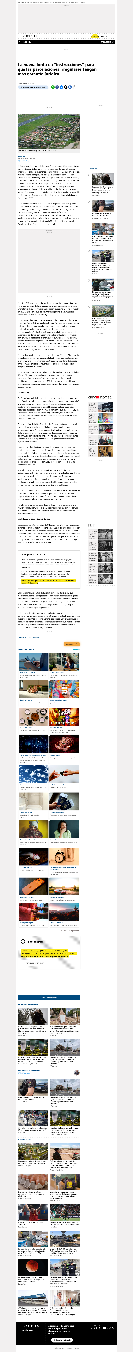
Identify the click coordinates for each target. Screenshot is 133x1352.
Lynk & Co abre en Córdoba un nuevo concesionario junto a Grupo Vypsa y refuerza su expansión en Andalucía (93, 407)
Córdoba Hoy (25, 41)
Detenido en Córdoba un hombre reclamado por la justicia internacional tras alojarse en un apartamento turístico (63, 1280)
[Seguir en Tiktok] (107, 1328)
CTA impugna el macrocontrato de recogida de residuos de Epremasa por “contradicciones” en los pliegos (32, 1310)
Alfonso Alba (22, 156)
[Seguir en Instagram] (101, 1328)
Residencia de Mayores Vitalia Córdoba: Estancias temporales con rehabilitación (93, 418)
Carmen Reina (22, 1035)
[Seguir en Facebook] (96, 1328)
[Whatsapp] (53, 87)
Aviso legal (69, 1348)
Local (29, 637)
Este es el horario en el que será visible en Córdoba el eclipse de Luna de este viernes (31, 1279)
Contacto (76, 1348)
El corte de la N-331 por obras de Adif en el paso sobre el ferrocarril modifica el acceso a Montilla (63, 1251)
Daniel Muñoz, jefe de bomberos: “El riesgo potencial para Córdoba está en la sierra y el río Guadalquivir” (93, 545)
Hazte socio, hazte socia (34, 963)
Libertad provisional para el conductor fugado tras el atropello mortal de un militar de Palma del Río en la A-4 (102, 295)
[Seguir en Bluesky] (91, 1328)
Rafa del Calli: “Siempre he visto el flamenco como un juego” (93, 534)
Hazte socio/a (95, 36)
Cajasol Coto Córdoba (80, 2)
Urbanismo (36, 637)
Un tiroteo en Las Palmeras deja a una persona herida (31, 1098)
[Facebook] (57, 87)
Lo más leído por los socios (28, 1005)
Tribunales (46, 2)
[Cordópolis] (31, 1326)
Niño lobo (52, 2)
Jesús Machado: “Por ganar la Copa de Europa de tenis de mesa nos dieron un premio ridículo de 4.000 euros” (93, 568)
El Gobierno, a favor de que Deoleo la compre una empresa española (32, 1162)
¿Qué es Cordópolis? (59, 1348)
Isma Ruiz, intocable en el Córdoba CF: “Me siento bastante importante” (65, 1223)
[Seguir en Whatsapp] (110, 1328)
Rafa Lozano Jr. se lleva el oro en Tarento (31, 1223)
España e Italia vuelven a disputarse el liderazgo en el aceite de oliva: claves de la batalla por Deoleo (32, 1059)
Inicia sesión (104, 36)
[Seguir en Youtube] (104, 1328)
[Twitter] (65, 87)
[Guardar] (74, 87)
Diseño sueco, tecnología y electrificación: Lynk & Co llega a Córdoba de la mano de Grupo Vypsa (93, 429)
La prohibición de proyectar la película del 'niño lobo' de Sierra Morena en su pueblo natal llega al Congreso (32, 1029)
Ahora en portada (24, 1139)
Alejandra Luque (31, 1102)
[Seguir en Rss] (113, 1328)
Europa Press (22, 1284)
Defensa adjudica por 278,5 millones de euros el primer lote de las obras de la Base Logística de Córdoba (101, 322)
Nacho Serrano (22, 1227)
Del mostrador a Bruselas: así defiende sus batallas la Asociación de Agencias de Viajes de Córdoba (93, 440)
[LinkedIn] (70, 87)
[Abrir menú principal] (114, 36)
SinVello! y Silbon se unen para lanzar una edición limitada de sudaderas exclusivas (92, 451)
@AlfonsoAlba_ (24, 161)
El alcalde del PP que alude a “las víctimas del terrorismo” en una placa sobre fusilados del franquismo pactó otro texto (64, 1029)
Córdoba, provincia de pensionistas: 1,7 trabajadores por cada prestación (32, 1129)
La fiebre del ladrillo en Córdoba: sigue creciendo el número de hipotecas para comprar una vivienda (63, 1060)
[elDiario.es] (31, 1330)
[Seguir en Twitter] (94, 1328)
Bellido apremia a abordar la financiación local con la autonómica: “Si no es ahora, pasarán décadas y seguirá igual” (63, 1311)
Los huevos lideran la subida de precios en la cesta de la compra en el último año (32, 1194)
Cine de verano (65, 2)
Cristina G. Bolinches (24, 1064)
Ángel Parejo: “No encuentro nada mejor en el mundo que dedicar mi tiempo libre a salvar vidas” (93, 579)
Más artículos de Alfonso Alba (29, 1071)
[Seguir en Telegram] (99, 1328)
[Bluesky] (61, 87)
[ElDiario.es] (107, 42)
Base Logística (58, 2)
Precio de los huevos (34, 2)
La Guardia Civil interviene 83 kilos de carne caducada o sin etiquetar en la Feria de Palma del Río (32, 1251)
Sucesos (41, 2)
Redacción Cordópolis (24, 1166)
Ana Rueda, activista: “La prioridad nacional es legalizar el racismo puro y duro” (93, 557)
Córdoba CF (71, 2)
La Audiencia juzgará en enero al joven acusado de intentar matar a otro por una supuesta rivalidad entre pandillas (63, 1195)
